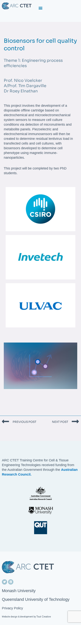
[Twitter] (4, 582)
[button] (40, 8)
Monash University (19, 590)
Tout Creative (43, 616)
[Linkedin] (10, 582)
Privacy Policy (12, 608)
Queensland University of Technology (36, 599)
